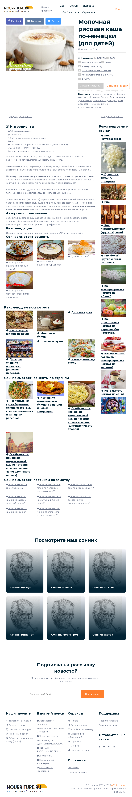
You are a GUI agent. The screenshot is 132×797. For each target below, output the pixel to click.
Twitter (55, 21)
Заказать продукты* (91, 86)
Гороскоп (75, 741)
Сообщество (70, 12)
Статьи (73, 5)
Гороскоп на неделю (20, 721)
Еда (62, 5)
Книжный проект (18, 734)
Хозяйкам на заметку (81, 729)
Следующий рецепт (112, 116)
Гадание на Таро (79, 750)
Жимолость (45, 756)
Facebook (15, 21)
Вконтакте (36, 21)
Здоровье (88, 5)
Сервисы (87, 12)
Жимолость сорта (48, 736)
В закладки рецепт (117, 86)
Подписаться (92, 694)
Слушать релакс (17, 725)
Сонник (75, 746)
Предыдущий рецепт (20, 116)
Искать (74, 721)
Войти (118, 9)
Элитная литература (20, 729)
